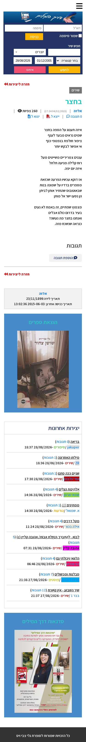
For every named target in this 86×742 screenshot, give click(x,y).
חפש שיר (74, 46)
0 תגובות (62, 441)
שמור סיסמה (68, 35)
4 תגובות (50, 489)
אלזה (43, 293)
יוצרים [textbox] (39, 52)
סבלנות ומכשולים (67, 574)
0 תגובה (76, 116)
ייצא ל (54, 116)
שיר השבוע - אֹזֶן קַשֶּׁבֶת (63, 590)
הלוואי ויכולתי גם (67, 558)
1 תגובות (50, 457)
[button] (79, 6)
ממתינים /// (70, 505)
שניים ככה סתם (68, 473)
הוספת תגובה (64, 257)
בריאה (74, 441)
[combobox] (30, 52)
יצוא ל (35, 116)
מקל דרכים (71, 521)
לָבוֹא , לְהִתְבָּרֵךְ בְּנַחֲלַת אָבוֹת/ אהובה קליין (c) (48, 537)
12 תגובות (38, 590)
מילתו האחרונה (68, 457)
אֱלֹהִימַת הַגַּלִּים (69, 489)
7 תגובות (46, 574)
